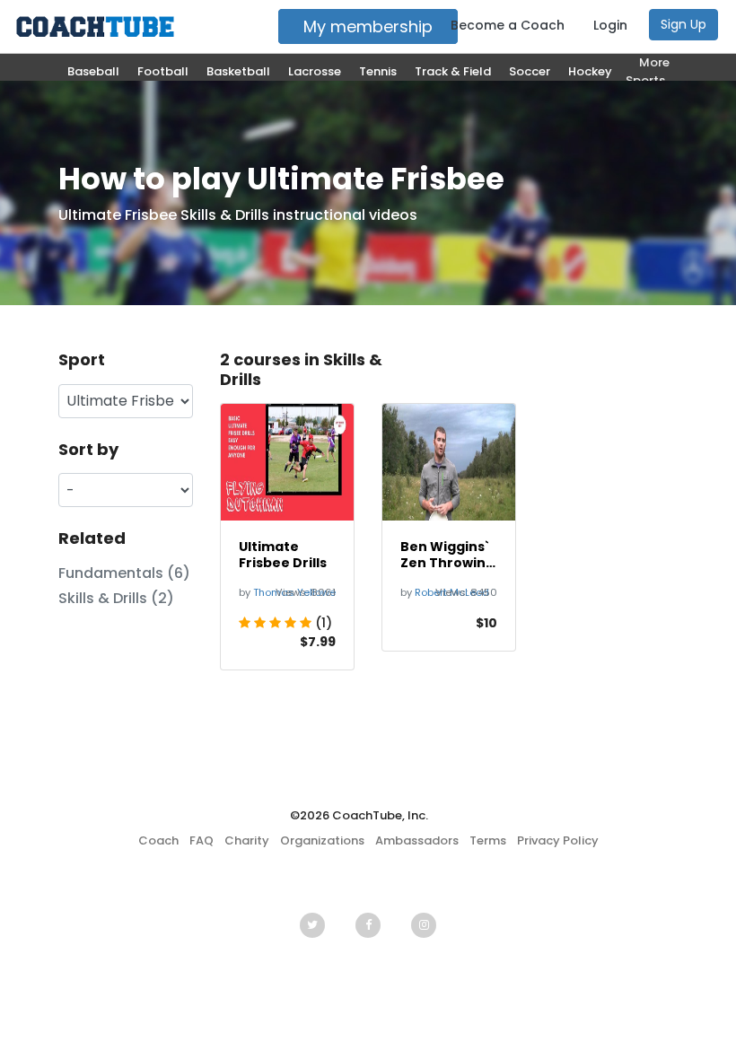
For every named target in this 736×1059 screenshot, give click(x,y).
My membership (368, 26)
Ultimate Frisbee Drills (283, 554)
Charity (246, 840)
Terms (487, 840)
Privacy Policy (558, 840)
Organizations (322, 840)
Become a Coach (508, 25)
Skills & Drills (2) (116, 598)
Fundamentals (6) (124, 573)
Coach (158, 840)
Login (610, 25)
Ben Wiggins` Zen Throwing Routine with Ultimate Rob (447, 554)
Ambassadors (417, 840)
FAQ (201, 840)
